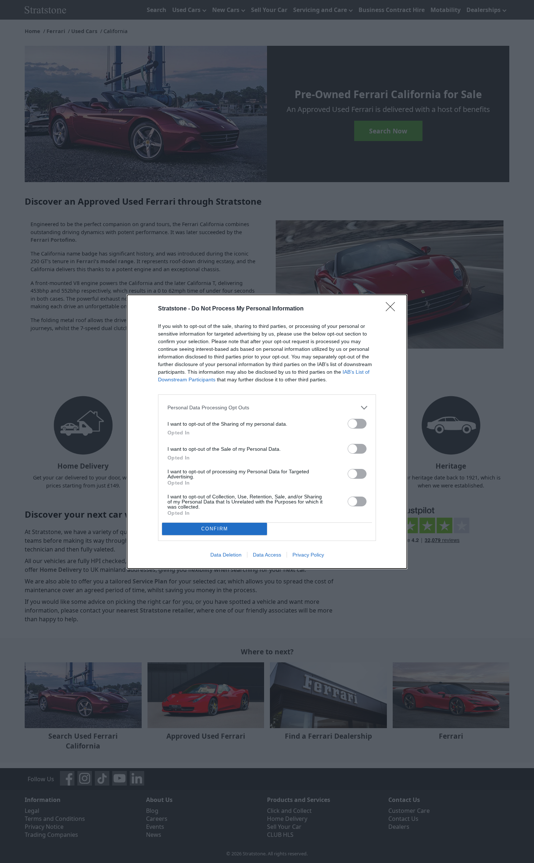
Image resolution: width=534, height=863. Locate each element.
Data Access (267, 555)
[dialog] (267, 432)
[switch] (357, 424)
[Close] (393, 309)
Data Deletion (226, 555)
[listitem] (267, 408)
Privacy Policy (308, 555)
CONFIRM (214, 528)
